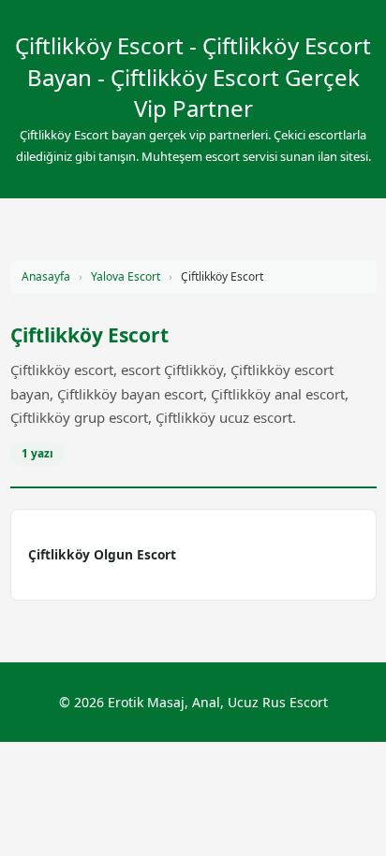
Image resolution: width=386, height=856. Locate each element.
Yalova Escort (125, 276)
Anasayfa (46, 276)
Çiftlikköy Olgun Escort (102, 554)
